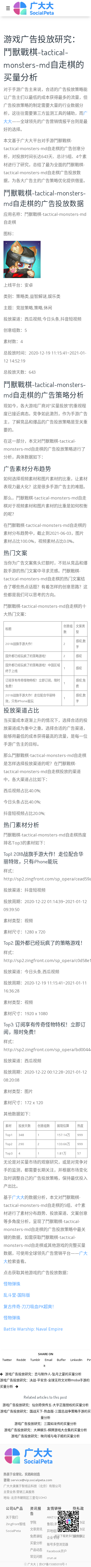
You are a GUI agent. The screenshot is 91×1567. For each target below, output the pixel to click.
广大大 (18, 1197)
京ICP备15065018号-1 (53, 1564)
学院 (33, 1522)
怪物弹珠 (12, 1284)
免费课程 (36, 1536)
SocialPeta (13, 1531)
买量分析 (36, 1543)
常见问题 (36, 1556)
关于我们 (12, 1517)
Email (48, 1360)
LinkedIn (76, 1360)
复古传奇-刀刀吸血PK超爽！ (30, 1306)
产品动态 (36, 1550)
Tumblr (35, 1360)
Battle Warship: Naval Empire (33, 1329)
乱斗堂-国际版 (17, 1295)
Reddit (21, 1360)
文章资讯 (36, 1529)
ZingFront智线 (15, 1524)
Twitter (7, 1360)
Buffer (61, 1360)
